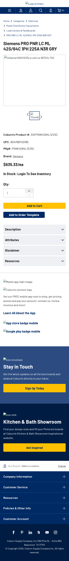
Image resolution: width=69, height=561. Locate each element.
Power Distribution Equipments (22, 25)
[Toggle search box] (41, 10)
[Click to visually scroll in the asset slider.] (27, 114)
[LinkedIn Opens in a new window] (30, 532)
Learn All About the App (19, 313)
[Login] (31, 10)
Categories (18, 21)
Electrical (33, 21)
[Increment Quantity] (29, 191)
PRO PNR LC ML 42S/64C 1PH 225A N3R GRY (29, 35)
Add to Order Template (24, 215)
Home (6, 21)
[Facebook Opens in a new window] (13, 532)
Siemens (18, 156)
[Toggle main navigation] (9, 10)
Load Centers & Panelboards (20, 30)
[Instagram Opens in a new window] (55, 532)
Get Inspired (34, 448)
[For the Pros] (21, 10)
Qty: (6, 184)
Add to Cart (34, 206)
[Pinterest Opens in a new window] (22, 532)
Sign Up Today (34, 388)
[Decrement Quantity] (29, 195)
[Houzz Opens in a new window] (38, 532)
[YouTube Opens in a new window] (47, 532)
